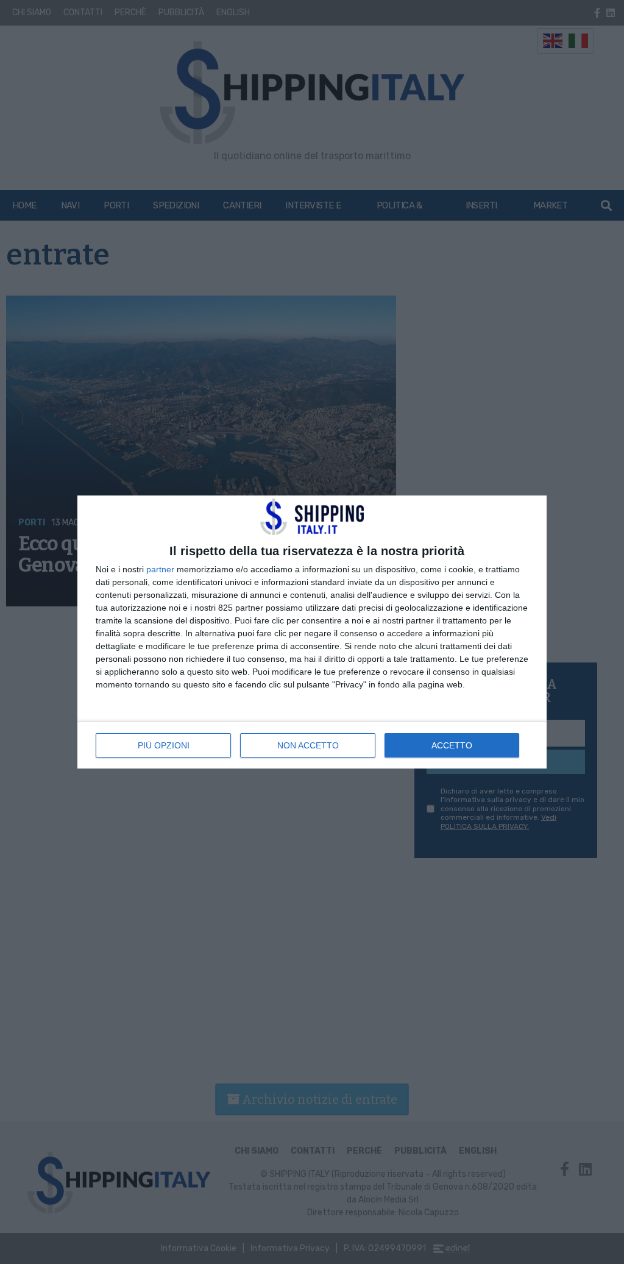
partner (160, 569)
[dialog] (312, 632)
